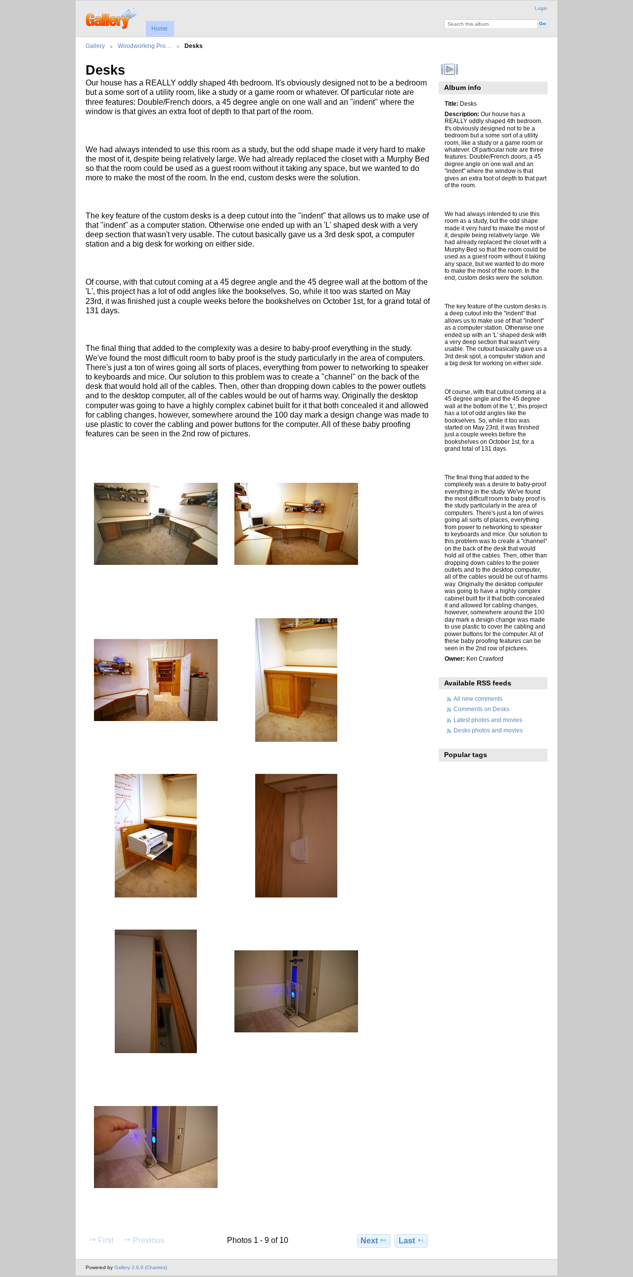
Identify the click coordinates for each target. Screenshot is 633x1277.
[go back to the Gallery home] (112, 17)
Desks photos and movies (488, 730)
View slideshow (449, 69)
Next (369, 1240)
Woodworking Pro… (145, 46)
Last (407, 1240)
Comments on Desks (481, 709)
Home (159, 28)
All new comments (477, 698)
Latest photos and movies (487, 720)
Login (541, 8)
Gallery (95, 46)
